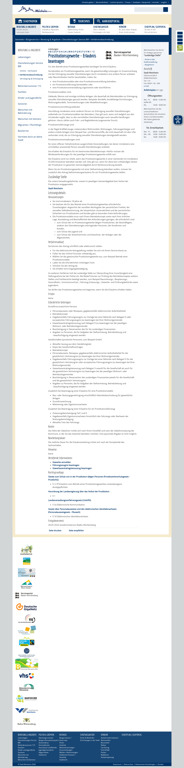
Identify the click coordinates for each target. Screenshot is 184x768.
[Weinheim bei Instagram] (180, 36)
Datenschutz (128, 764)
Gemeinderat (44, 743)
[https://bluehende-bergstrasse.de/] (92, 664)
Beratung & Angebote (26, 29)
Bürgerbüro (149, 64)
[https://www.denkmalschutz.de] (92, 653)
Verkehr (128, 29)
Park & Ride (105, 750)
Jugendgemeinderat (46, 750)
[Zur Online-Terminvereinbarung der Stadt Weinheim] (180, 48)
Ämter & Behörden (87, 738)
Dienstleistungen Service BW (76, 39)
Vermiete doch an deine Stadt (30, 138)
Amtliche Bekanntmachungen (66, 746)
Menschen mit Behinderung (25, 111)
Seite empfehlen (76, 530)
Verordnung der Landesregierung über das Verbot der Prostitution (78, 491)
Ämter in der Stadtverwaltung (150, 60)
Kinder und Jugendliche (29, 97)
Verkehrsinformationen (109, 738)
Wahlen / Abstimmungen (68, 752)
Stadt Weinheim (55, 188)
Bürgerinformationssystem (48, 740)
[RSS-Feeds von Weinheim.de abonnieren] (180, 43)
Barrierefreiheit (102, 2)
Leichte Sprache (116, 2)
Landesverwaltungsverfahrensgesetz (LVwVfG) (69, 500)
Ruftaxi (103, 745)
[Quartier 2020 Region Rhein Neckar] (92, 699)
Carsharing (105, 747)
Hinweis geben (88, 2)
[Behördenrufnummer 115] (92, 618)
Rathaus (76, 29)
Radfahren (105, 755)
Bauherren (23, 130)
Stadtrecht (42, 755)
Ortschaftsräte (44, 745)
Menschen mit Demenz (29, 118)
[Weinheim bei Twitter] (180, 39)
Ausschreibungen (65, 750)
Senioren (22, 103)
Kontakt (155, 2)
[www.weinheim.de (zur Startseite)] (35, 11)
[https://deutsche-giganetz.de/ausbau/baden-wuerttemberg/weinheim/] (92, 607)
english (164, 2)
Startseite (19, 39)
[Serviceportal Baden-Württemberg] (121, 58)
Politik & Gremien (50, 29)
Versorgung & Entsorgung (31, 78)
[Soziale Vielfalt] (92, 630)
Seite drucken (55, 530)
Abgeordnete (43, 752)
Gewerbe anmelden (62, 462)
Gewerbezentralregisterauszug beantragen (72, 468)
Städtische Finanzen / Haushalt (67, 756)
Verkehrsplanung (107, 757)
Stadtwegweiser (101, 29)
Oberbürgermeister (46, 738)
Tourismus (84, 21)
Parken (103, 752)
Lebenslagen (24, 57)
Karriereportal (111, 21)
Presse (127, 2)
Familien (22, 91)
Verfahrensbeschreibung (31, 74)
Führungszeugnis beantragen (66, 465)
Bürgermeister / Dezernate (65, 739)
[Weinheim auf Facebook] (180, 33)
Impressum (117, 764)
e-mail (146, 86)
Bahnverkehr (106, 740)
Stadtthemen (30, 21)
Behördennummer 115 (29, 86)
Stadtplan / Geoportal (141, 2)
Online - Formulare (28, 71)
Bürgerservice (58, 21)
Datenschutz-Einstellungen (145, 764)
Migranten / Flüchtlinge (29, 124)
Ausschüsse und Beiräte (48, 747)
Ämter (61, 743)
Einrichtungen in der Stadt (90, 740)
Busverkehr (105, 743)
